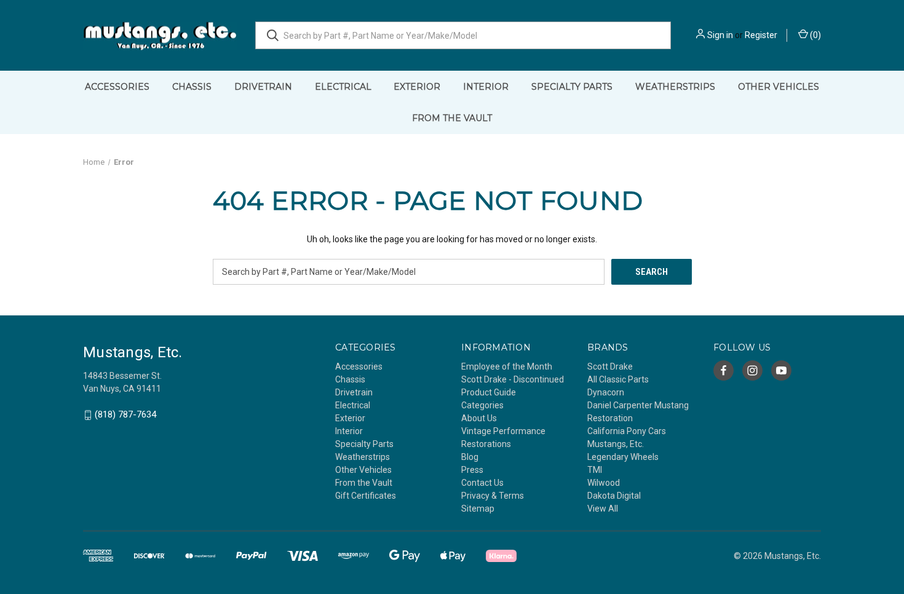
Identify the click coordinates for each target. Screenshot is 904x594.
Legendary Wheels (623, 457)
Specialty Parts (572, 86)
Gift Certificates (365, 496)
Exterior (417, 86)
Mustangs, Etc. (615, 444)
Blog (469, 457)
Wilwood (603, 483)
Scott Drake (610, 366)
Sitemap (477, 508)
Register (761, 35)
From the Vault (452, 118)
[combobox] (463, 35)
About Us (479, 418)
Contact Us (482, 483)
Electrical (343, 86)
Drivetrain (263, 86)
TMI (594, 470)
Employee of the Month (506, 366)
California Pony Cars (626, 431)
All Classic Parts (618, 379)
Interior (486, 86)
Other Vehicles (778, 86)
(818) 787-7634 (125, 415)
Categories (482, 405)
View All (602, 508)
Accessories (117, 86)
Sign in (720, 35)
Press (472, 470)
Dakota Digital (614, 496)
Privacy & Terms (492, 496)
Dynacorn (605, 392)
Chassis (192, 86)
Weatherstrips (675, 86)
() (814, 35)
